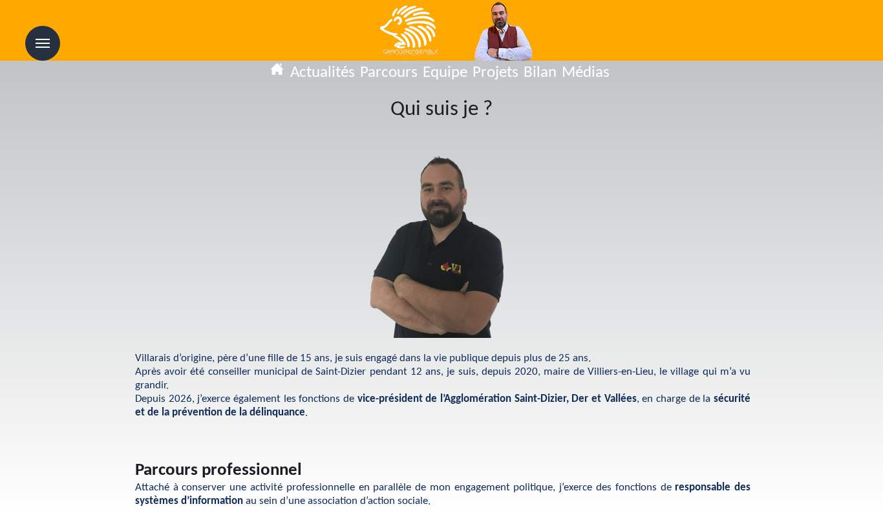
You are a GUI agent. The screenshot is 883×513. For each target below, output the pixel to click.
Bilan (540, 73)
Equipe (445, 73)
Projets (495, 73)
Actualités (322, 73)
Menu (42, 43)
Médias (586, 73)
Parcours (389, 73)
